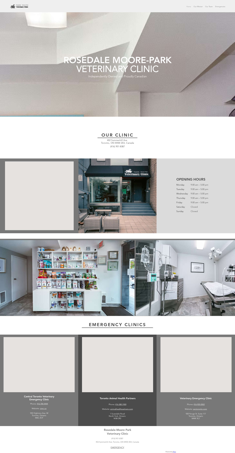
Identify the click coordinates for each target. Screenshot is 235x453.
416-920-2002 (199, 404)
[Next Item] (230, 278)
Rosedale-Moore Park (117, 430)
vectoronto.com (200, 409)
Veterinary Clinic (117, 433)
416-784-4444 (42, 404)
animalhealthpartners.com (121, 409)
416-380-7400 (120, 404)
